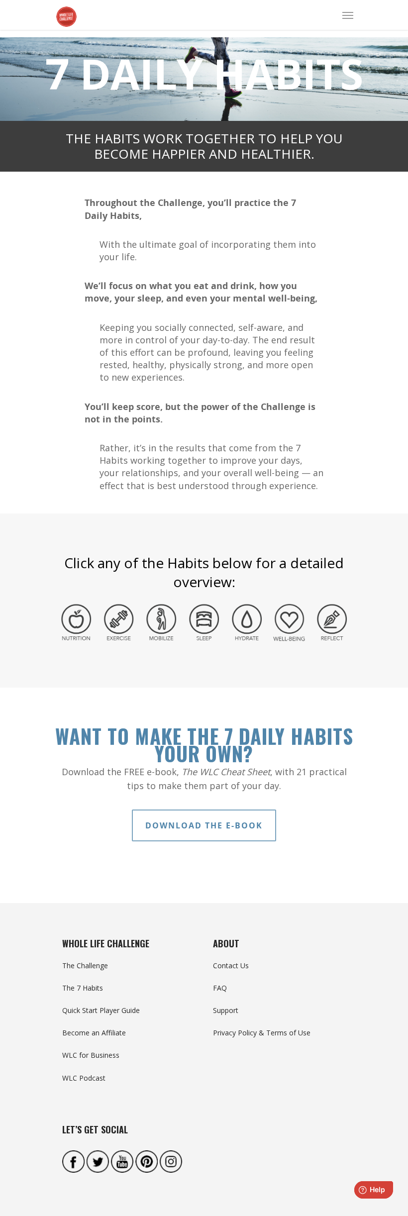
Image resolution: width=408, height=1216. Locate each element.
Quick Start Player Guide (101, 1010)
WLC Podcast (83, 1078)
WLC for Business (90, 1055)
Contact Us (231, 965)
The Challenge (85, 965)
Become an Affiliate (94, 1032)
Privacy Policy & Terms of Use (261, 1032)
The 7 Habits (82, 988)
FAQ (220, 988)
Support (225, 1010)
